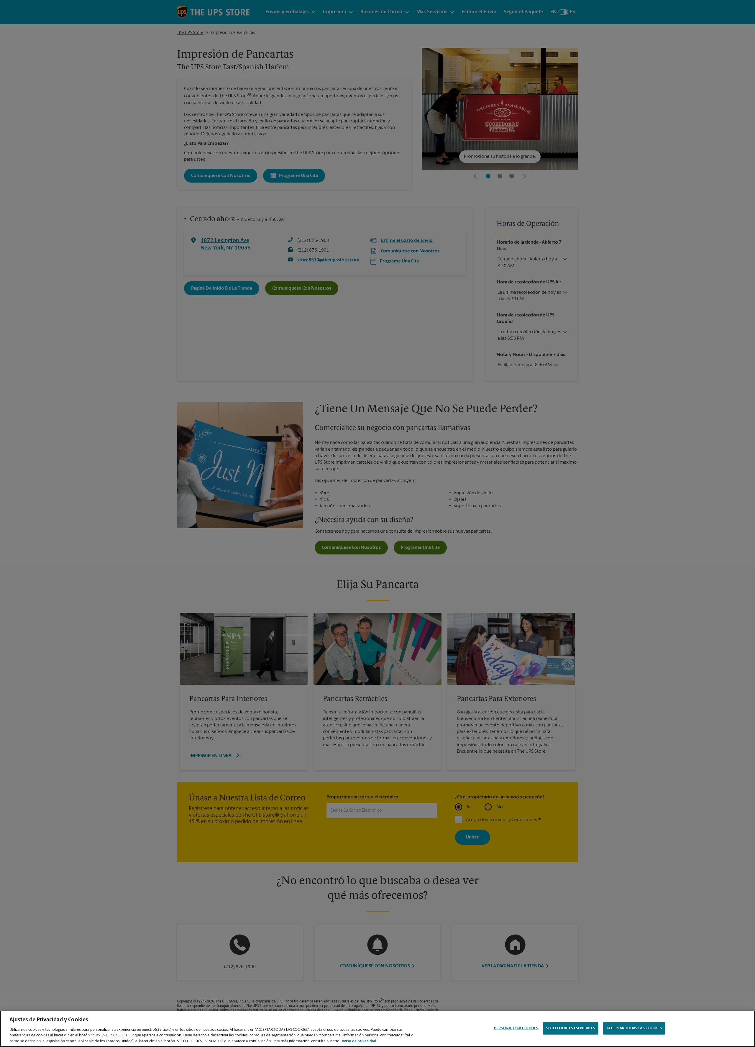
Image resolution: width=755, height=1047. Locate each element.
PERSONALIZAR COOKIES (516, 1028)
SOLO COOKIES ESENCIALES (570, 1028)
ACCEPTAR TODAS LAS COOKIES (634, 1028)
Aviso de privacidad (359, 1041)
